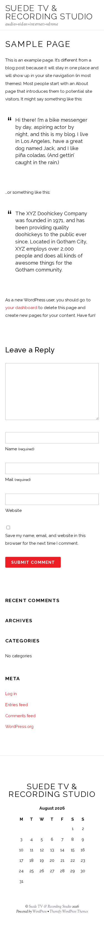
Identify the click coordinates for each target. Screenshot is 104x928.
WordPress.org (19, 726)
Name (19, 448)
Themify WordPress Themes (69, 911)
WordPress (39, 911)
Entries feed (16, 704)
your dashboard (21, 307)
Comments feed (20, 715)
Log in (11, 693)
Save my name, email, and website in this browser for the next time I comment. (45, 539)
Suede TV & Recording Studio (50, 906)
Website (13, 510)
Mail (18, 479)
